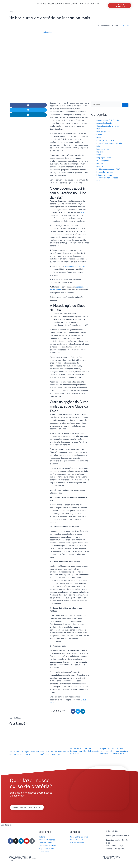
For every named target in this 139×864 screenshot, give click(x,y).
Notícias (125, 25)
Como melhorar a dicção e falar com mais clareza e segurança (24, 752)
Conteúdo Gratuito (74, 4)
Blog (87, 4)
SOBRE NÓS (41, 4)
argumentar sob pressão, (75, 266)
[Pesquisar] (125, 105)
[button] (28, 105)
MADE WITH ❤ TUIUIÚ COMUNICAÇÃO (111, 858)
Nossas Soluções (55, 4)
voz (82, 212)
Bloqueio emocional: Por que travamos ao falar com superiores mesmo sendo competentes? (114, 751)
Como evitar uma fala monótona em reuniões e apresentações (54, 752)
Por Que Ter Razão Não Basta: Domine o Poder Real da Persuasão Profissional (84, 751)
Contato (95, 4)
